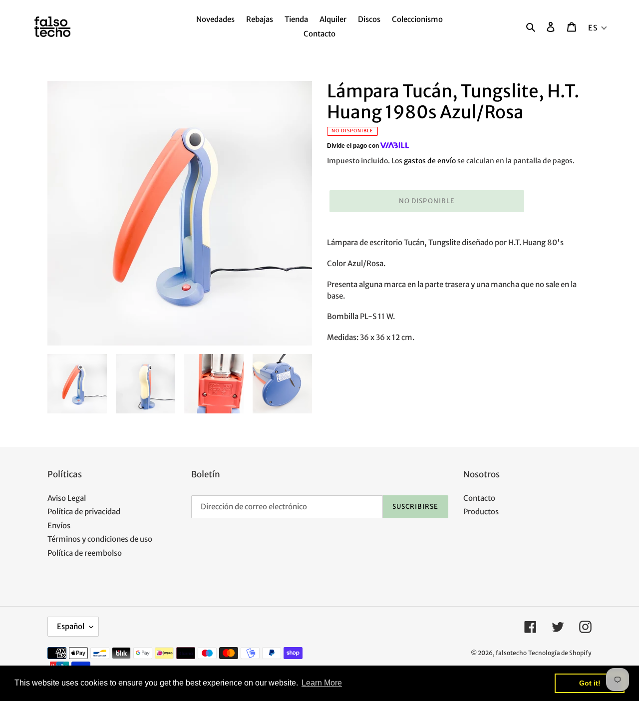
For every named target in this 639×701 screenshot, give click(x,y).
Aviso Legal (66, 498)
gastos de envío (430, 160)
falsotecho (511, 653)
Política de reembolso (84, 553)
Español (70, 626)
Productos (481, 511)
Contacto (479, 498)
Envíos (58, 525)
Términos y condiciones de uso (99, 539)
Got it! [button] (590, 683)
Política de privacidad (83, 511)
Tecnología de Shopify (560, 653)
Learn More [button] (322, 683)
